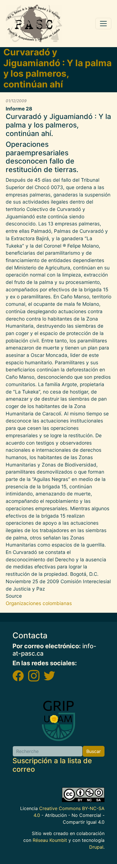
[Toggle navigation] (103, 23)
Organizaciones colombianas (39, 603)
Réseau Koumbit (50, 840)
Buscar (93, 751)
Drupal (96, 847)
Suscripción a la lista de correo (52, 764)
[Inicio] (34, 23)
